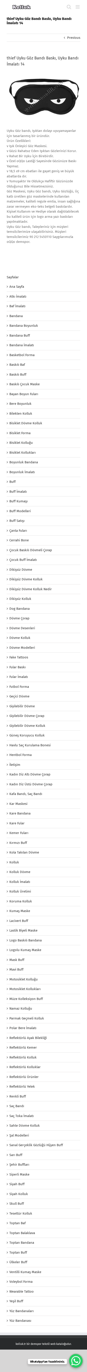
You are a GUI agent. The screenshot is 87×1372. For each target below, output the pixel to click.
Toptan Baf (17, 1223)
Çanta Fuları (18, 531)
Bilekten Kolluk (20, 414)
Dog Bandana (19, 609)
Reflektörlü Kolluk (23, 1057)
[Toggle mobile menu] (78, 6)
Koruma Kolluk (20, 901)
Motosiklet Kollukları (25, 989)
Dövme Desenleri (22, 628)
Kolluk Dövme (19, 872)
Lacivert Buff (18, 921)
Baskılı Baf (17, 365)
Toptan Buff (18, 1252)
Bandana (16, 316)
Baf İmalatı (17, 306)
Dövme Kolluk (19, 638)
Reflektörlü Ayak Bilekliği (28, 1038)
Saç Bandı (16, 1106)
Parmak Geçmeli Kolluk (26, 1018)
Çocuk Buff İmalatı (23, 560)
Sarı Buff (15, 1155)
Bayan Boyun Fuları (23, 394)
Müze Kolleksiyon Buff (26, 999)
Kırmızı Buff (18, 843)
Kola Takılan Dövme (24, 852)
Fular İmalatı (18, 677)
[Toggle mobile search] (69, 6)
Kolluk (14, 862)
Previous (73, 38)
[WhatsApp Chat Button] (76, 1361)
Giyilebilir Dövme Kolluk (27, 726)
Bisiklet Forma (20, 433)
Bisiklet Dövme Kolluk (25, 423)
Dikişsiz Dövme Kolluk (26, 579)
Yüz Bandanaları (21, 1311)
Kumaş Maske (19, 911)
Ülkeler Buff (18, 1262)
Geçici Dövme (19, 696)
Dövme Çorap (19, 618)
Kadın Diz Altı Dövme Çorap (29, 774)
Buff (12, 482)
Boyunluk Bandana (23, 462)
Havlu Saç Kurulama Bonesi (30, 745)
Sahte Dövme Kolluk (24, 1126)
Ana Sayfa (16, 287)
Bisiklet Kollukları (22, 453)
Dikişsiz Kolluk (20, 599)
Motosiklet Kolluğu (23, 979)
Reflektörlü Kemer (23, 1047)
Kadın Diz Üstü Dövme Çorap (30, 784)
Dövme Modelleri (22, 648)
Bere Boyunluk (20, 404)
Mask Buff (16, 960)
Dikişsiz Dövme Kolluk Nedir (30, 589)
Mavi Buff (16, 969)
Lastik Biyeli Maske (23, 930)
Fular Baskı (17, 667)
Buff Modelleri (20, 511)
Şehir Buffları (19, 1165)
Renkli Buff (17, 1096)
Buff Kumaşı (18, 501)
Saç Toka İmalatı (21, 1116)
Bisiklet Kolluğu (21, 443)
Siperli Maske (19, 1174)
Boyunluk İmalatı (22, 472)
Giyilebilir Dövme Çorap (26, 716)
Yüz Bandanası (20, 1321)
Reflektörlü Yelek (22, 1087)
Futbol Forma (19, 687)
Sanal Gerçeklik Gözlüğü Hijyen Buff (36, 1145)
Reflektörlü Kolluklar (25, 1067)
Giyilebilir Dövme (22, 706)
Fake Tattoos (18, 657)
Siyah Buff (17, 1184)
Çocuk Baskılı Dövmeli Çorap (30, 550)
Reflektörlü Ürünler (24, 1077)
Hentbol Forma (20, 755)
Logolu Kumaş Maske (25, 950)
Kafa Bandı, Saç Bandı (25, 794)
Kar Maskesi (18, 804)
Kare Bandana (20, 813)
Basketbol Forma (22, 355)
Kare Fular (17, 823)
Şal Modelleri (19, 1135)
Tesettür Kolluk (20, 1213)
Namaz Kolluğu (20, 1008)
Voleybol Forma (21, 1282)
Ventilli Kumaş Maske (25, 1272)
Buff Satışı (17, 521)
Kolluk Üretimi (20, 891)
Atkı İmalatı (17, 296)
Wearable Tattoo (21, 1291)
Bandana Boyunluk (23, 326)
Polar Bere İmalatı (22, 1028)
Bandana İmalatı (21, 345)
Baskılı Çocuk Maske (24, 384)
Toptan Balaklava (22, 1233)
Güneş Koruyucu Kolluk (27, 735)
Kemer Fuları (18, 833)
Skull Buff (16, 1204)
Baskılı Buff (17, 374)
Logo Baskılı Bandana (25, 940)
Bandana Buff (19, 335)
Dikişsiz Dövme (20, 570)
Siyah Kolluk (18, 1194)
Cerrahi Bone (19, 540)
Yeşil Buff (16, 1301)
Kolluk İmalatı (19, 882)
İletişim (14, 765)
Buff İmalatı (18, 492)
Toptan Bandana (21, 1243)
